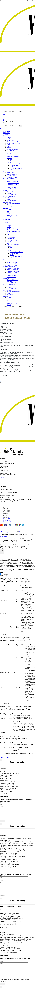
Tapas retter (9, 294)
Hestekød (9, 241)
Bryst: (1, 919)
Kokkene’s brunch (11, 283)
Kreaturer (9, 297)
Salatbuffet (9, 281)
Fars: (1, 772)
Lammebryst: (3, 783)
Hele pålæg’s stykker (12, 265)
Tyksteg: (2, 947)
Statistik (11, 544)
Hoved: (2, 863)
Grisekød (9, 227)
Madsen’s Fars (10, 228)
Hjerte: (2, 866)
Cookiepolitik (6, 519)
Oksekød (9, 225)
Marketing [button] (2, 702)
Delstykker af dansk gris (13, 244)
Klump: (2, 791)
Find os (2, 477)
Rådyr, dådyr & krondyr (13, 303)
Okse (11, 247)
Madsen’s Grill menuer (12, 280)
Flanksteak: (3, 921)
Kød (4, 224)
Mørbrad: (2, 780)
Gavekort (5, 222)
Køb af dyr (9, 246)
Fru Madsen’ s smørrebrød (13, 291)
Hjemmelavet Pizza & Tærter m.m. (15, 268)
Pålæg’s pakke (10, 260)
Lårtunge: (2, 950)
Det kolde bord (7, 290)
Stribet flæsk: (3, 848)
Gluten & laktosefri (11, 277)
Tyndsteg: (2, 935)
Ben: (1, 924)
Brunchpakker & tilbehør (16, 252)
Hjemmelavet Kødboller (13, 272)
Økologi (9, 305)
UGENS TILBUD (8, 219)
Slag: (1, 850)
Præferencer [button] (3, 732)
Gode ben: (2, 859)
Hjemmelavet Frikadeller (13, 271)
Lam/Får (9, 302)
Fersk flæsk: (3, 861)
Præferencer (25, 544)
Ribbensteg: (3, 845)
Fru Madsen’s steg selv (12, 237)
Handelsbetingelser (8, 521)
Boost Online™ (4, 536)
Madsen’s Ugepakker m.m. (13, 231)
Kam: (1, 843)
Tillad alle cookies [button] (13, 548)
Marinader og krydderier (16, 256)
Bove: (1, 777)
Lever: (1, 868)
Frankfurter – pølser (12, 240)
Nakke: (2, 842)
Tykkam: (2, 775)
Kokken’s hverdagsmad (9, 284)
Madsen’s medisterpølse (13, 230)
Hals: (1, 773)
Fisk (8, 234)
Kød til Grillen (10, 238)
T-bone (2, 931)
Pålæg (4, 259)
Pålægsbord (10, 293)
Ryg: (1, 781)
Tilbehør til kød (14, 253)
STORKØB (6, 221)
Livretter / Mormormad (12, 269)
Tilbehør (9, 250)
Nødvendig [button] (3, 572)
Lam (8, 243)
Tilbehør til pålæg (11, 263)
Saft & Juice (13, 258)
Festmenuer (6, 278)
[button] (5, 755)
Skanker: (2, 778)
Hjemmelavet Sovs (11, 275)
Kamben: (2, 858)
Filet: (1, 937)
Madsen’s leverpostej (12, 262)
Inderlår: (2, 788)
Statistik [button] (2, 633)
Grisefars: (2, 838)
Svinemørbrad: (4, 840)
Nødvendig (4, 544)
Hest (8, 300)
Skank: (2, 913)
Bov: (1, 856)
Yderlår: (2, 790)
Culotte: (2, 793)
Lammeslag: (3, 785)
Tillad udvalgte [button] (24, 548)
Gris (11, 249)
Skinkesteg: (3, 851)
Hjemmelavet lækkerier (9, 266)
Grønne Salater (10, 274)
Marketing (17, 544)
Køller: (2, 786)
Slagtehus (5, 296)
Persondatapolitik (7, 520)
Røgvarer (9, 235)
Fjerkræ (8, 233)
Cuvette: (2, 945)
